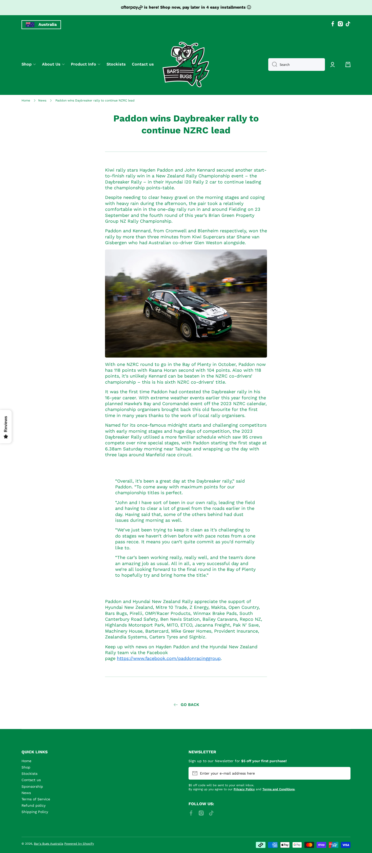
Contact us (31, 780)
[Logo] (186, 64)
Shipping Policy (35, 812)
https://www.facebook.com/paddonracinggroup (169, 658)
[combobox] (296, 64)
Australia (47, 24)
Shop (26, 767)
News (42, 100)
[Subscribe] (344, 773)
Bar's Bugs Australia (48, 843)
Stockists (29, 774)
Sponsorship (32, 786)
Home (26, 100)
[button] (347, 64)
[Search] (272, 64)
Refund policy (34, 805)
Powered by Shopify (79, 843)
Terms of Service (36, 799)
